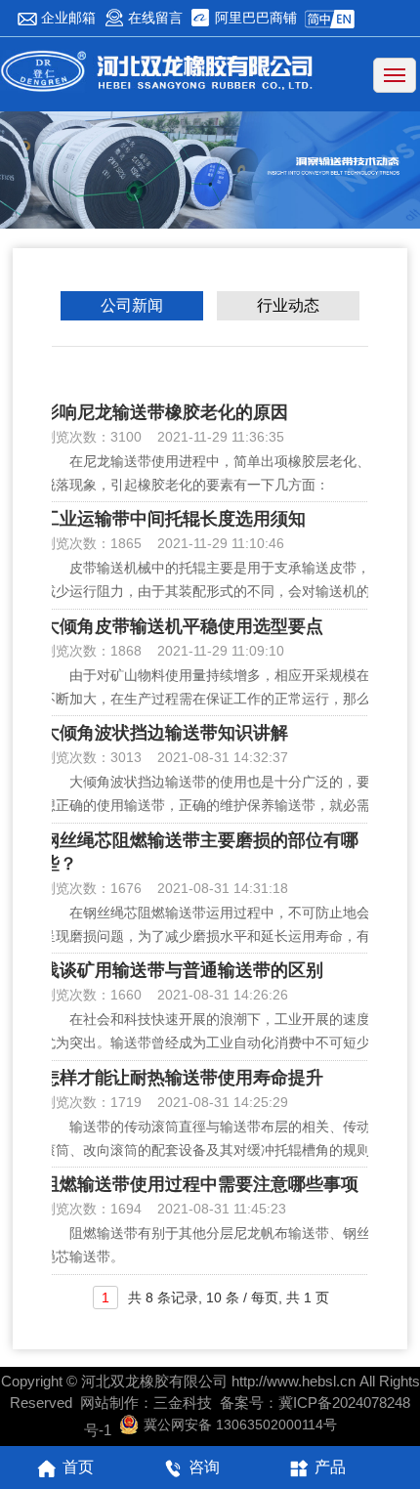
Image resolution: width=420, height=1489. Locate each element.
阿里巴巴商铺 (254, 17)
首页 (78, 1467)
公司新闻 (132, 306)
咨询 (204, 1467)
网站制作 (109, 1402)
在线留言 (153, 17)
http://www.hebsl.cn (293, 1381)
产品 (330, 1467)
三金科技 (182, 1402)
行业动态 (288, 306)
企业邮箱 (66, 17)
